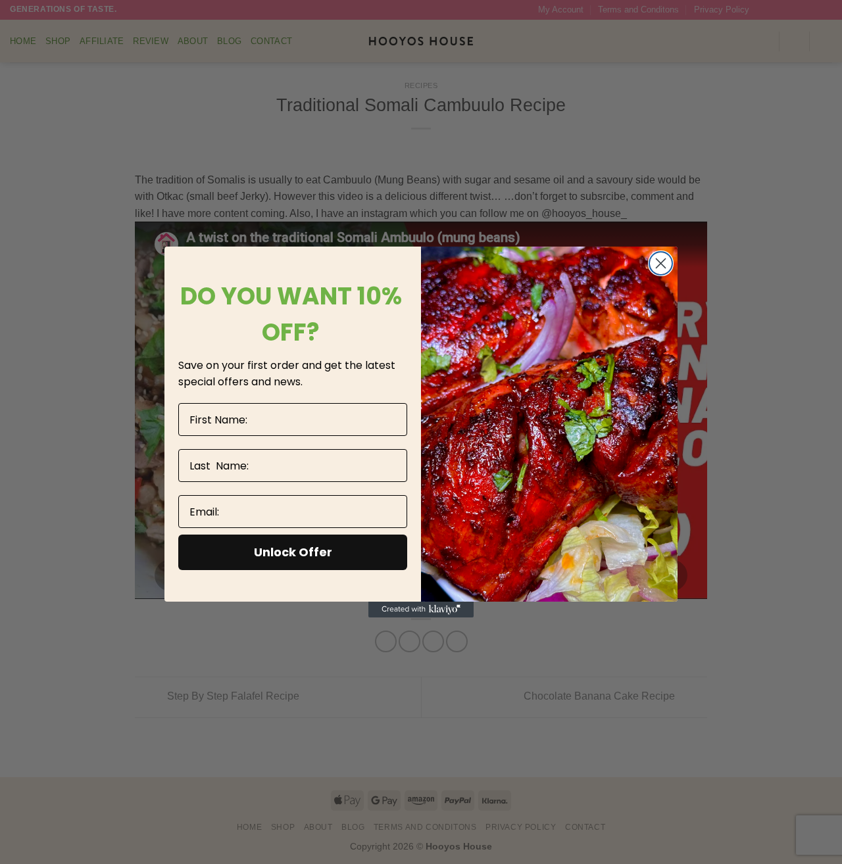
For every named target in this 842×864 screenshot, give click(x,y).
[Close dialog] (660, 263)
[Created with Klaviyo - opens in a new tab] (421, 609)
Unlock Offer (293, 552)
